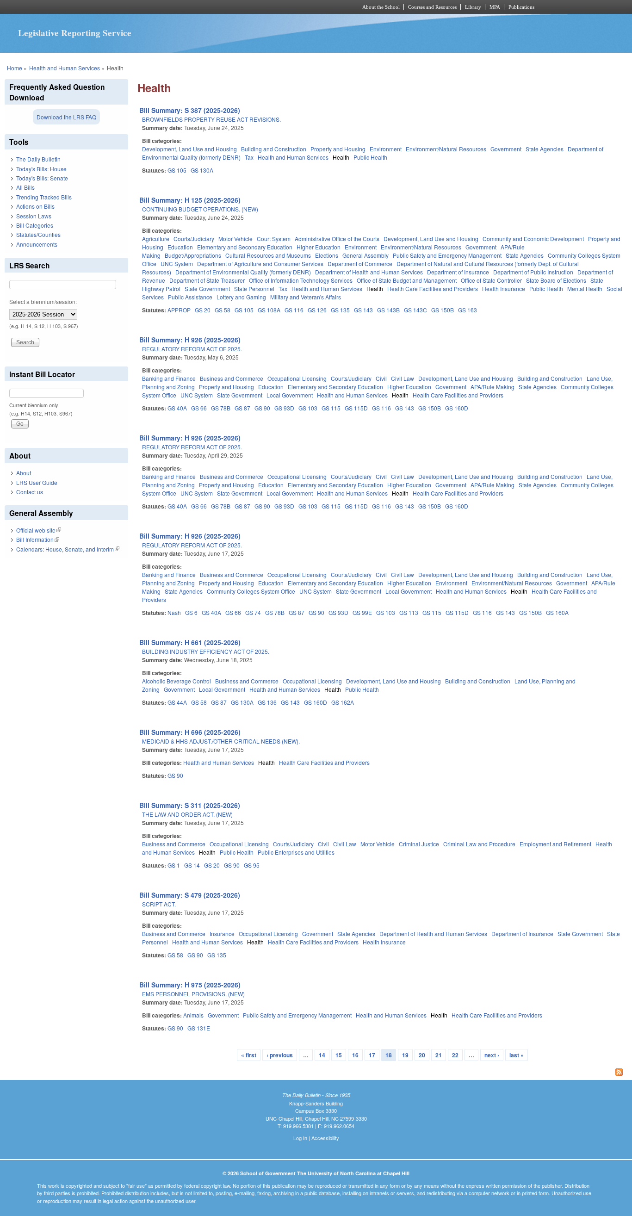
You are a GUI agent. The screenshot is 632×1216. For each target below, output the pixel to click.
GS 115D (356, 408)
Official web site (38, 530)
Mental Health (584, 288)
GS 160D (456, 408)
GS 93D (284, 408)
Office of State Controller (491, 280)
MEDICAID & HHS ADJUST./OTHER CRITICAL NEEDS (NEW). (221, 741)
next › (491, 1055)
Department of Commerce (360, 263)
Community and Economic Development (533, 238)
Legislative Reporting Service (74, 32)
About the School (381, 7)
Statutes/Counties (38, 234)
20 (422, 1055)
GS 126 (317, 310)
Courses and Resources (432, 7)
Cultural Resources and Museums (268, 255)
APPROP (179, 310)
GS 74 (253, 612)
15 (338, 1055)
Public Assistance (190, 297)
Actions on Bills (35, 206)
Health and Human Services (64, 68)
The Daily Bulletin (38, 159)
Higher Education (319, 247)
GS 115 (331, 408)
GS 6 (191, 612)
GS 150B (442, 310)
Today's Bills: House (41, 169)
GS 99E (362, 612)
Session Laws (33, 216)
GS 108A (269, 310)
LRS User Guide (36, 482)
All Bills (25, 187)
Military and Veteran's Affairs (305, 297)
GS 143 (363, 310)
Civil (381, 378)
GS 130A (202, 170)
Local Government (289, 395)
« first (248, 1055)
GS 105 (176, 170)
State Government (207, 288)
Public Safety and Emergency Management (447, 255)
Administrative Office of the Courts (337, 238)
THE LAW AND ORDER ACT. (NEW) (187, 814)
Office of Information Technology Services (301, 280)
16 (355, 1055)
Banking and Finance (169, 378)
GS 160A (557, 612)
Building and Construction (273, 149)
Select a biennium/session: (43, 301)
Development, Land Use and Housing (189, 149)
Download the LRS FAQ (66, 117)
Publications (521, 7)
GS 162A (342, 702)
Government (505, 149)
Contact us (29, 492)
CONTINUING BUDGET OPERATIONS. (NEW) (200, 209)
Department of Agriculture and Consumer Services (260, 263)
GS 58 (222, 310)
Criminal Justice (419, 844)
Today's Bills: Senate (42, 178)
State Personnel (254, 288)
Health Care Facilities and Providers (432, 288)
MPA (494, 7)
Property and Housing (338, 149)
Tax (249, 157)
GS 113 (408, 612)
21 (438, 1055)
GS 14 (192, 865)
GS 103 (307, 408)
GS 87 (242, 408)
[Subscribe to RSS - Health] (382, 1073)
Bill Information (37, 539)
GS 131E (198, 1028)
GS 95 (252, 865)
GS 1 (173, 865)
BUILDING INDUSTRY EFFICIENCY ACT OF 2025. (205, 651)
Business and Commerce (231, 378)
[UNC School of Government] (193, 7)
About (23, 473)
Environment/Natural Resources (446, 149)
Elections (326, 255)
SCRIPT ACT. (159, 904)
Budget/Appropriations (193, 255)
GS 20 (203, 310)
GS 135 (340, 310)
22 (455, 1055)
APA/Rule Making (492, 387)
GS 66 (199, 408)
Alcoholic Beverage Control (176, 681)
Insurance (222, 933)
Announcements (36, 244)
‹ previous (279, 1055)
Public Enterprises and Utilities (296, 852)
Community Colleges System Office (251, 591)
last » (516, 1055)
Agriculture (155, 238)
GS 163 (467, 310)
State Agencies (545, 149)
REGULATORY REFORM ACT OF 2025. (192, 349)
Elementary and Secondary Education (244, 247)
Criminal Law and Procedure (479, 844)
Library (473, 7)
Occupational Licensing (297, 378)
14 (322, 1055)
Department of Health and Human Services (369, 272)
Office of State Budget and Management (407, 280)
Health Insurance (503, 288)
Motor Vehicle (235, 238)
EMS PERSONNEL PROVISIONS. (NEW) (193, 994)
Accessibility (325, 1138)
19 (405, 1055)
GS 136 (267, 702)
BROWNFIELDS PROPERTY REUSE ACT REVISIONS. (211, 119)
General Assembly (365, 255)
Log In (300, 1138)
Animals (193, 1015)
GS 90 (262, 408)
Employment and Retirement (555, 844)
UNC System (177, 263)
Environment (386, 149)
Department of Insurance (458, 272)
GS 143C (415, 310)
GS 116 (294, 310)
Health (341, 157)
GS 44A (177, 702)
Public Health (370, 157)
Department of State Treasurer (207, 280)
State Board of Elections (556, 280)
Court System (274, 238)
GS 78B (220, 408)
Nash (174, 612)
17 (372, 1055)
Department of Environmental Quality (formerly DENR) (243, 272)
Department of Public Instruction (533, 272)
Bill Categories (34, 225)
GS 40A (177, 408)
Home (14, 68)
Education (180, 247)
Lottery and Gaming (241, 297)
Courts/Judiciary (193, 238)
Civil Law (402, 378)
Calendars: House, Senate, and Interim (67, 549)
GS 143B (388, 310)
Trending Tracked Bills (44, 197)
